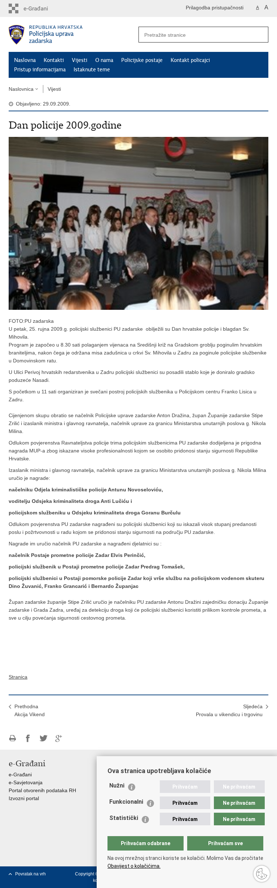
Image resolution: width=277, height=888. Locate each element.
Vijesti (79, 60)
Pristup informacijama (40, 69)
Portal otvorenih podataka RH (42, 790)
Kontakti (54, 60)
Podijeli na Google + (59, 738)
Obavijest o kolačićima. (134, 866)
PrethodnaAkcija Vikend (29, 710)
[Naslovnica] (73, 35)
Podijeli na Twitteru (43, 738)
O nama (104, 60)
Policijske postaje (142, 60)
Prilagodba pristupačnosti (214, 7)
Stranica (18, 677)
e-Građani (20, 774)
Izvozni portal (24, 798)
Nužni (116, 785)
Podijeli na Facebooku (28, 738)
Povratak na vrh (30, 873)
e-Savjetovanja (26, 782)
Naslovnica (21, 89)
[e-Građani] (39, 8)
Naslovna (25, 60)
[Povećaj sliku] (138, 223)
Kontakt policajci (190, 60)
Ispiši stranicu (12, 738)
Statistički (123, 818)
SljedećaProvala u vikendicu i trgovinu (229, 710)
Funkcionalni (126, 801)
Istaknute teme (92, 69)
